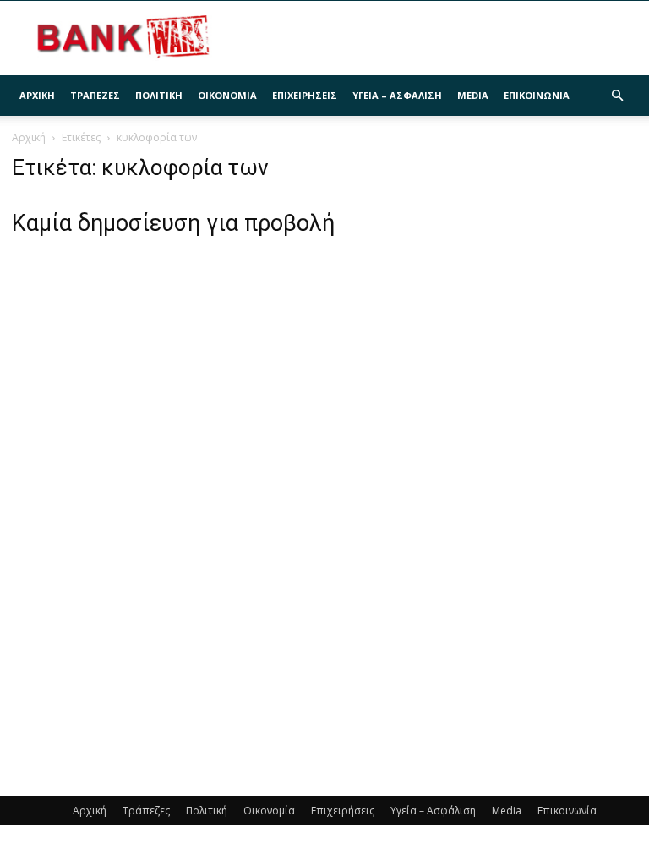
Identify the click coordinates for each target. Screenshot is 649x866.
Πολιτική (159, 95)
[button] (617, 96)
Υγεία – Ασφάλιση (397, 95)
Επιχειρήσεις (304, 95)
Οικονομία (227, 95)
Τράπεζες (95, 95)
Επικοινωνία (537, 95)
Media (472, 95)
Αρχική (37, 95)
